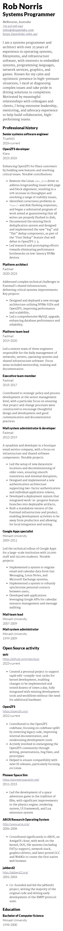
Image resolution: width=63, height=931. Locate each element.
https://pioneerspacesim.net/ (21, 779)
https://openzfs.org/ (15, 711)
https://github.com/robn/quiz (21, 659)
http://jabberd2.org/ (15, 872)
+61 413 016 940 (13, 26)
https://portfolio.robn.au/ (20, 34)
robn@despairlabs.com (18, 30)
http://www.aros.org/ (16, 824)
